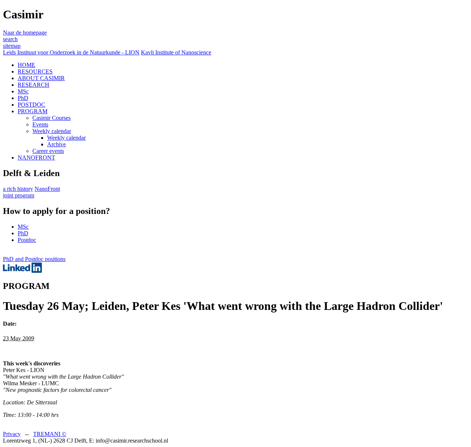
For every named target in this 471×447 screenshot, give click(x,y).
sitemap (12, 46)
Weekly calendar (51, 131)
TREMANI (49, 434)
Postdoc (27, 240)
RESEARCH (33, 85)
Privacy (12, 434)
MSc (23, 91)
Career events (48, 151)
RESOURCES (35, 71)
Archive (56, 144)
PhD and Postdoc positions (34, 259)
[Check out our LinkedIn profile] (22, 271)
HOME (26, 65)
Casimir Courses (51, 118)
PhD (23, 98)
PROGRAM (32, 111)
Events (40, 124)
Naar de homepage (25, 32)
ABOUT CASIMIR (41, 78)
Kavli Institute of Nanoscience (176, 52)
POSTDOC (31, 104)
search (10, 39)
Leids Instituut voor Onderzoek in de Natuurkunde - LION (71, 52)
